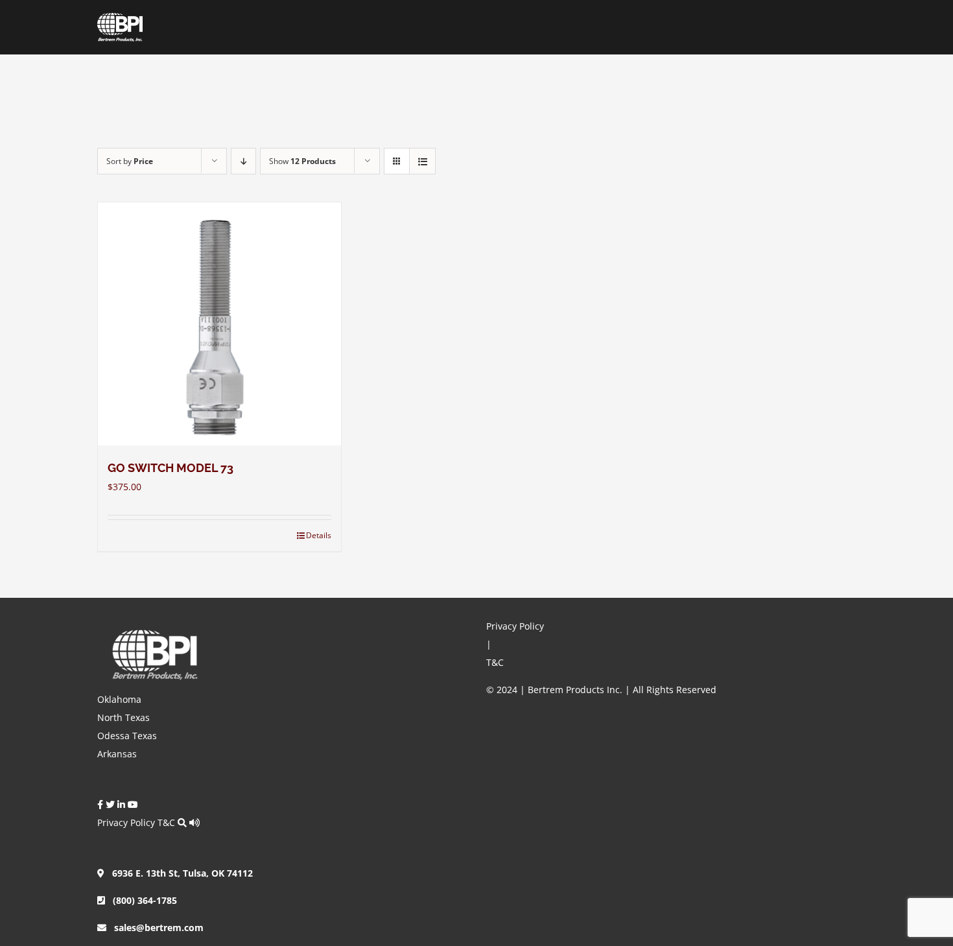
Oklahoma (119, 699)
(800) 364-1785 (141, 900)
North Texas (123, 717)
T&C (166, 822)
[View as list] (422, 161)
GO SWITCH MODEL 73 (170, 468)
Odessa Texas (127, 735)
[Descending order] (243, 161)
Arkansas (117, 754)
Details (318, 535)
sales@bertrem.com (155, 927)
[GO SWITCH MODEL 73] (219, 323)
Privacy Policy (126, 822)
